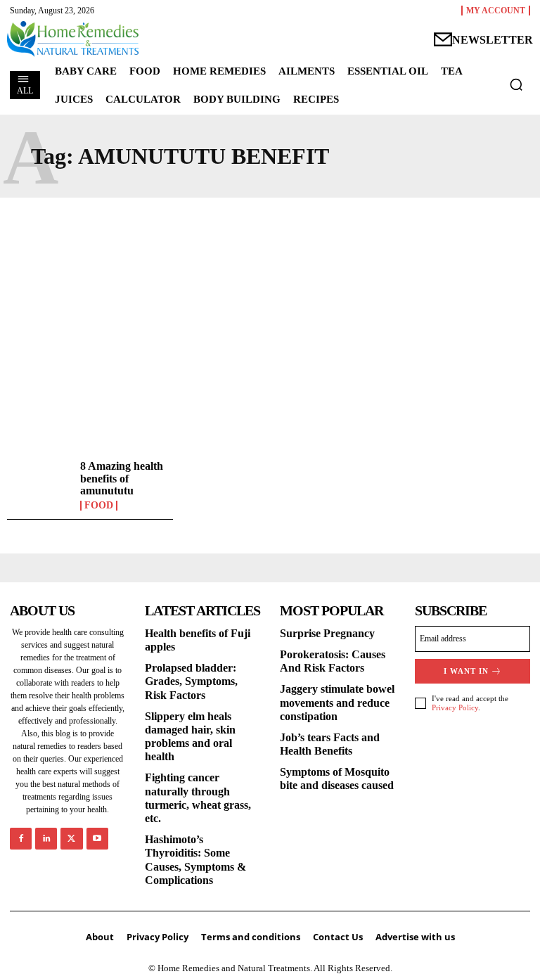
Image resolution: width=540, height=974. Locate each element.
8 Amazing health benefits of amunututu (121, 478)
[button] (516, 84)
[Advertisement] (270, 324)
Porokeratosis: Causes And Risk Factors (332, 661)
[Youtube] (97, 839)
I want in (466, 671)
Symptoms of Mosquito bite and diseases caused (337, 778)
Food (98, 506)
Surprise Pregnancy (327, 633)
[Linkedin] (46, 839)
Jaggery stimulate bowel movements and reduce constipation (337, 702)
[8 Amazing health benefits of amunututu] (40, 485)
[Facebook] (21, 839)
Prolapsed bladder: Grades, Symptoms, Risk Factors (191, 681)
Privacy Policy (455, 707)
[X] (71, 839)
